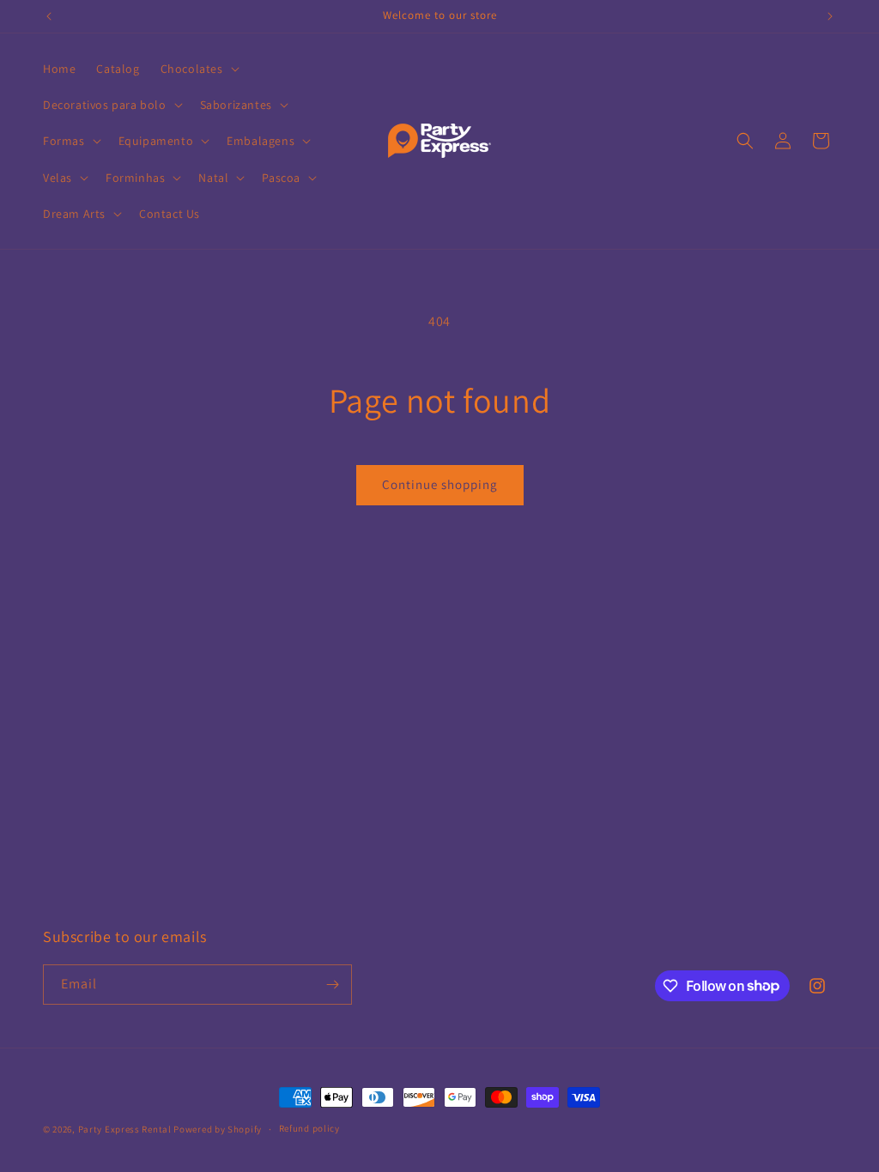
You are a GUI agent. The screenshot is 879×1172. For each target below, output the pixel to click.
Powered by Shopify (217, 1129)
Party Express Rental (125, 1129)
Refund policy (309, 1128)
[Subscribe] (332, 984)
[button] (198, 69)
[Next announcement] (830, 16)
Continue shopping (440, 484)
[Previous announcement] (49, 16)
